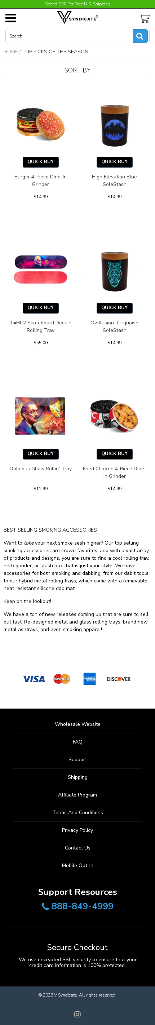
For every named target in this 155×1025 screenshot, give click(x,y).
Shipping (78, 777)
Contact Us (77, 847)
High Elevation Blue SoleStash (114, 180)
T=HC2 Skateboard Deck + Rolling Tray (41, 326)
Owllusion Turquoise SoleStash (114, 326)
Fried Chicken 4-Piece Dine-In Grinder (114, 472)
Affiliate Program (77, 794)
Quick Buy (40, 162)
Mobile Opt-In (77, 865)
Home (11, 51)
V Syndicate (65, 995)
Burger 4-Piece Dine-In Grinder (40, 180)
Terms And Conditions (77, 812)
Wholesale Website (78, 724)
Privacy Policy (77, 830)
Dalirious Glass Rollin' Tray (41, 468)
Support (77, 759)
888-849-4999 (83, 907)
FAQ (78, 741)
